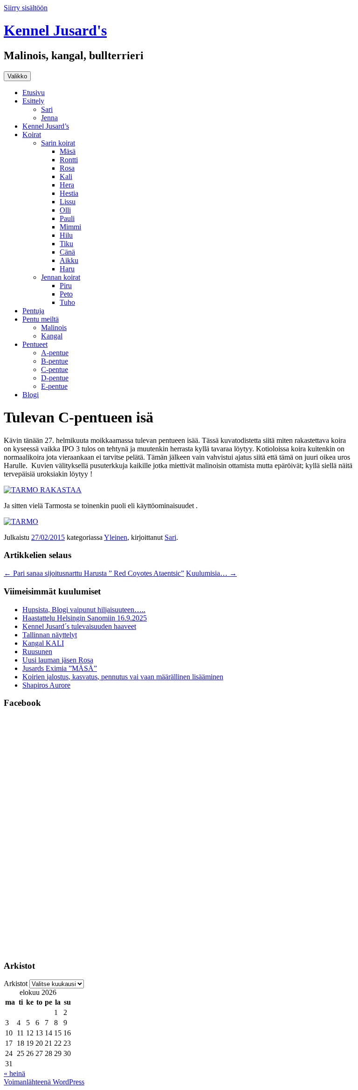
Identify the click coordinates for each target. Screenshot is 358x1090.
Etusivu (33, 93)
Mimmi (70, 227)
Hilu (66, 235)
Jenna (49, 118)
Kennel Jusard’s (45, 126)
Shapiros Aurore (46, 685)
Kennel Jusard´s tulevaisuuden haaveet (79, 626)
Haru (67, 269)
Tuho (67, 302)
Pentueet (35, 344)
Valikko (17, 76)
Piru (66, 286)
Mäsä (68, 151)
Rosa (67, 168)
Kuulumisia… (211, 573)
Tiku (66, 244)
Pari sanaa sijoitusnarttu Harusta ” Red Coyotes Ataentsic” (94, 573)
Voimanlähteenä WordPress (44, 1082)
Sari (47, 109)
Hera (67, 185)
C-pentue (54, 369)
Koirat (31, 134)
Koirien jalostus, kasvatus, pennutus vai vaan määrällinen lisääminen (122, 677)
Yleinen (115, 537)
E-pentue (54, 386)
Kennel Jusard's (55, 30)
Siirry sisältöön (26, 8)
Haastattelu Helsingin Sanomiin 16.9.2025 (84, 618)
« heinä (14, 1073)
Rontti (69, 160)
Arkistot (16, 983)
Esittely (33, 101)
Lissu (68, 202)
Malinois (54, 327)
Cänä (67, 252)
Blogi (30, 395)
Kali (66, 176)
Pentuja (33, 311)
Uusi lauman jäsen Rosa (57, 660)
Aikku (69, 260)
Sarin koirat (58, 143)
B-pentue (54, 361)
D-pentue (55, 378)
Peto (66, 294)
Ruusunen (37, 651)
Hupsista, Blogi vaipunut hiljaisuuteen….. (83, 610)
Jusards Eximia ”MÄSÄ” (59, 668)
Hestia (69, 193)
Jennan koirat (60, 277)
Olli (65, 210)
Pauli (67, 218)
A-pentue (55, 353)
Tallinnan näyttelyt (49, 635)
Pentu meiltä (40, 319)
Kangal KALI (43, 643)
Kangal (51, 336)
